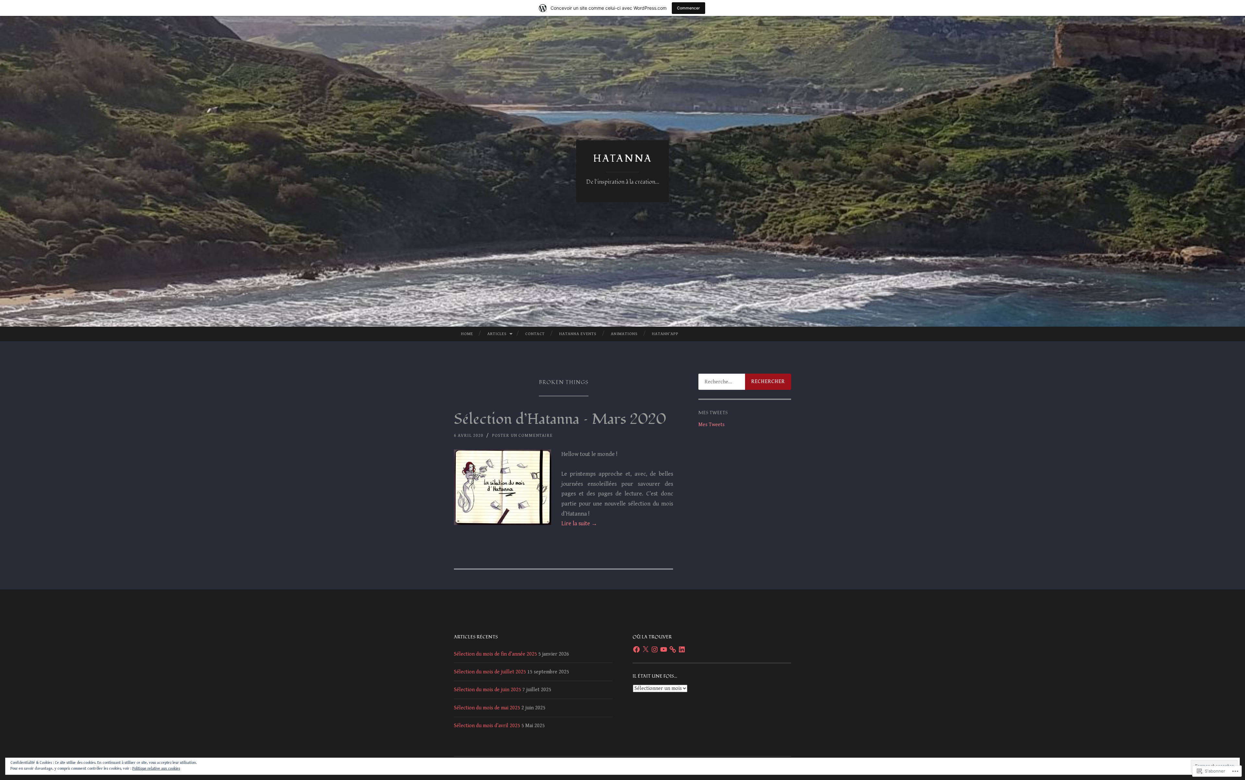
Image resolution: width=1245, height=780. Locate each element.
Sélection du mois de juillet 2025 (490, 672)
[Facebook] (636, 649)
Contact (535, 334)
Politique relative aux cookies (156, 768)
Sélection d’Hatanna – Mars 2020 (560, 419)
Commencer (688, 8)
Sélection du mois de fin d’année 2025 (495, 654)
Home (467, 334)
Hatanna (622, 158)
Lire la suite (579, 523)
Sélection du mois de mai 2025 (487, 708)
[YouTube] (664, 649)
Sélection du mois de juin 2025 (487, 690)
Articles (497, 334)
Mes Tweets (711, 425)
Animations (624, 334)
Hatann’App (665, 334)
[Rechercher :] (744, 382)
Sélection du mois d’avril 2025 (487, 726)
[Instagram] (654, 649)
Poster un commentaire (522, 435)
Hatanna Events (578, 334)
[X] (645, 649)
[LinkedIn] (682, 649)
